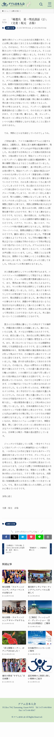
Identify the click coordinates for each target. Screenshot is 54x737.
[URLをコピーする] (48, 537)
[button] (6, 537)
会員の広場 (10, 28)
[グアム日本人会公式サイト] (16, 4)
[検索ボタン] (41, 4)
